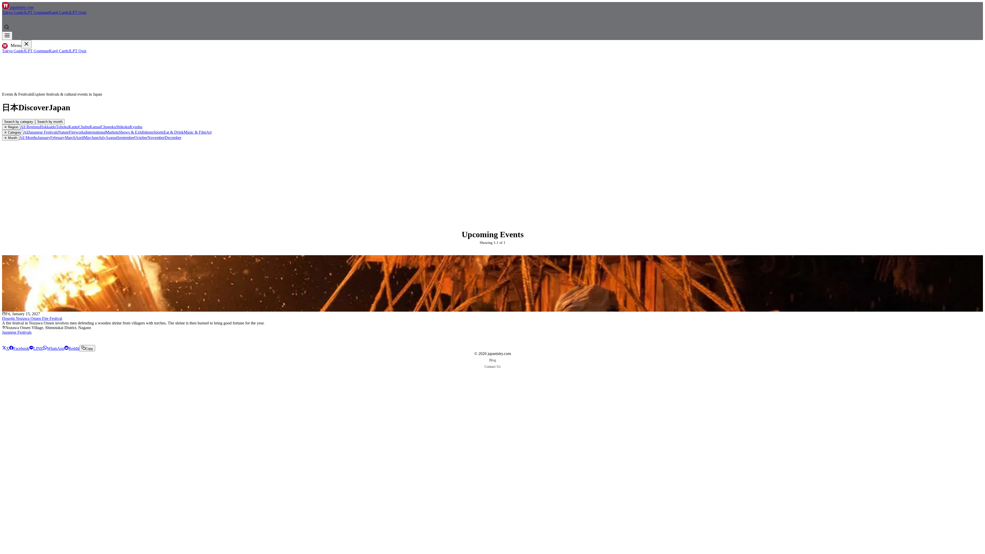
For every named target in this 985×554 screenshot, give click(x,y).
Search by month (50, 122)
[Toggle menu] (7, 36)
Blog (492, 360)
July (102, 137)
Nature (63, 132)
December (173, 137)
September (125, 137)
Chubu (84, 127)
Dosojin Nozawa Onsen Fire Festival (32, 318)
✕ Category (12, 132)
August (111, 137)
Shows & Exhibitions (136, 132)
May (87, 137)
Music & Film (195, 132)
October (140, 137)
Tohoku (62, 127)
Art (209, 132)
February (57, 137)
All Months (28, 137)
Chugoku (108, 127)
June (95, 137)
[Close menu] (26, 44)
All (25, 132)
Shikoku (123, 127)
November (156, 137)
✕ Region (11, 127)
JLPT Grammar (36, 12)
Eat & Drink (174, 132)
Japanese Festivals (43, 132)
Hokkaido (48, 127)
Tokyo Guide (13, 12)
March (70, 137)
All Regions (30, 127)
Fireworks (77, 132)
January (44, 137)
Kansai (95, 127)
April (79, 137)
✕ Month (10, 138)
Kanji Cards (58, 12)
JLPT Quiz (77, 12)
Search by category (18, 122)
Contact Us (492, 366)
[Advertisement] (492, 179)
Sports (158, 132)
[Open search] (6, 27)
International (95, 132)
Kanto (73, 127)
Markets (112, 132)
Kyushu (136, 127)
